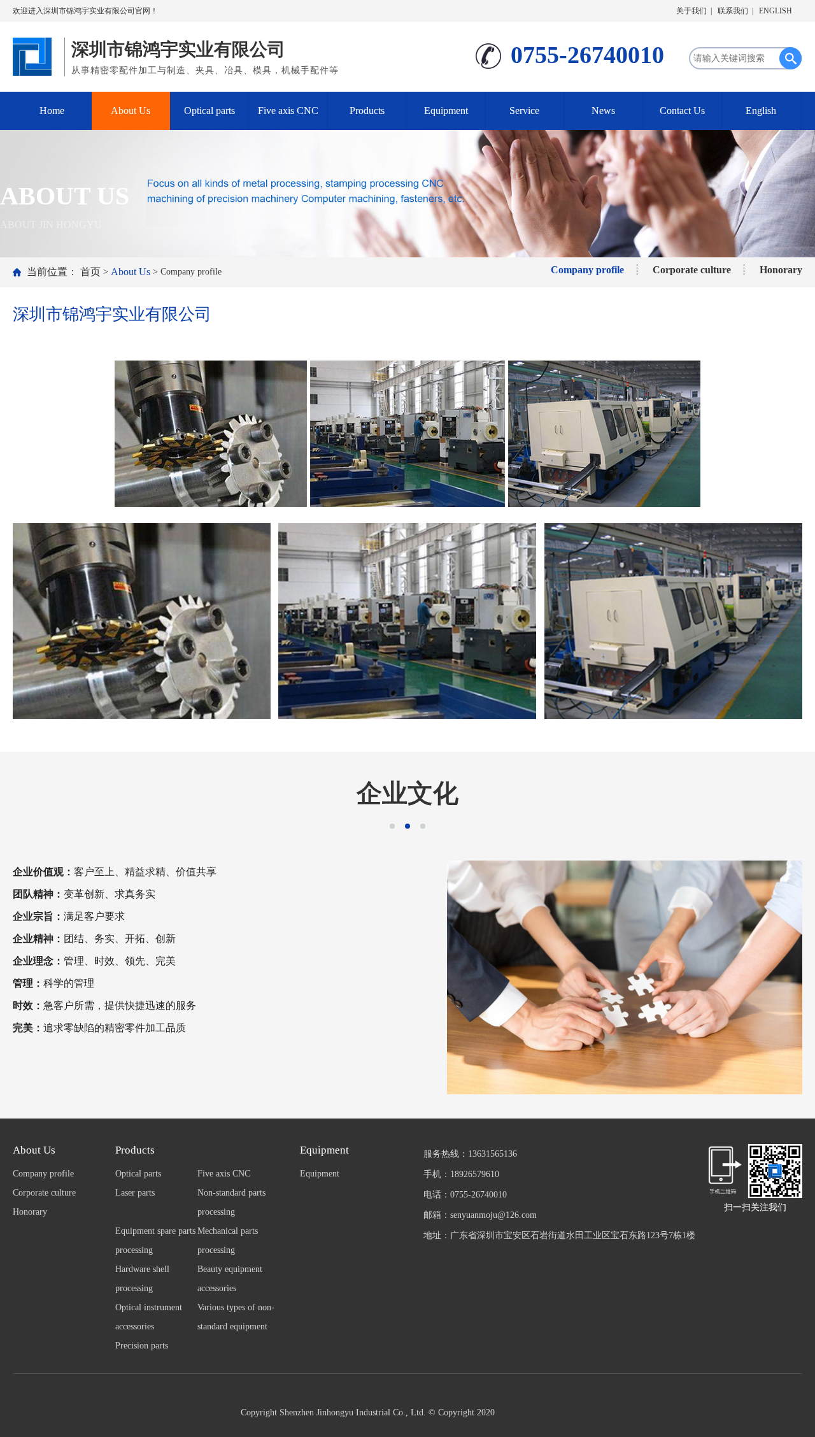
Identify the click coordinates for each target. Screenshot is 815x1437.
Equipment (446, 110)
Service (524, 110)
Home (51, 110)
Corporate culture (692, 269)
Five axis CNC (288, 110)
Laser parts (135, 1193)
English (761, 110)
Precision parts (141, 1345)
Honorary (781, 269)
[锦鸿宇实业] (35, 53)
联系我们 (733, 10)
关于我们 (691, 10)
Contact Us (682, 110)
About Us (130, 110)
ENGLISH (775, 10)
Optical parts (209, 110)
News (603, 110)
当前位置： (52, 271)
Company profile (587, 269)
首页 (90, 271)
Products (367, 110)
